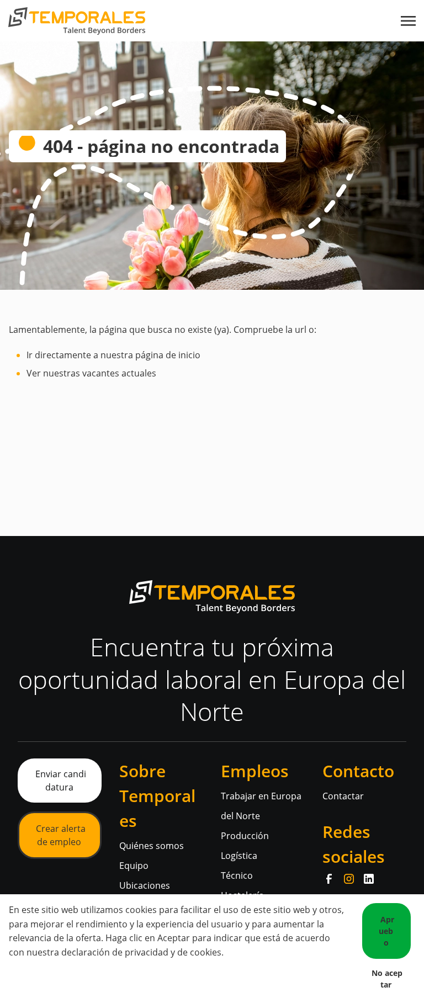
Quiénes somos (151, 846)
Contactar (343, 796)
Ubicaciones (144, 885)
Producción (245, 836)
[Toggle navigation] (409, 20)
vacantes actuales (119, 373)
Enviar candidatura (60, 780)
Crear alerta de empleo (61, 835)
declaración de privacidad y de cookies (141, 952)
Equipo (134, 865)
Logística (239, 856)
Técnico (237, 875)
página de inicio (167, 355)
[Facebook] (329, 878)
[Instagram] (349, 878)
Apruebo (386, 931)
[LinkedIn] (368, 878)
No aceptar (387, 979)
